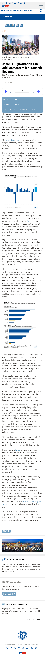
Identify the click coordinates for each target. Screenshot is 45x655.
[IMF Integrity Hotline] (24, 3)
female (18, 450)
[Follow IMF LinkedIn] (7, 3)
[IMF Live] (22, 651)
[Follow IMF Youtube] (15, 3)
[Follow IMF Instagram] (10, 3)
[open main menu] (41, 5)
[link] (6, 25)
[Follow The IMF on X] (2, 3)
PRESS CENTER (8, 593)
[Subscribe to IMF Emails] (21, 3)
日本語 (4, 31)
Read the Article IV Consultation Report (18, 109)
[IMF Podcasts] (32, 648)
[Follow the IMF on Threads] (12, 3)
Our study (31, 221)
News (5, 531)
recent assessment (14, 140)
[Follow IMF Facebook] (4, 3)
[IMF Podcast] (18, 3)
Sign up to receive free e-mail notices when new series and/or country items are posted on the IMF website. (21, 611)
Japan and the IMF (10, 104)
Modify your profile (34, 619)
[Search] (41, 10)
